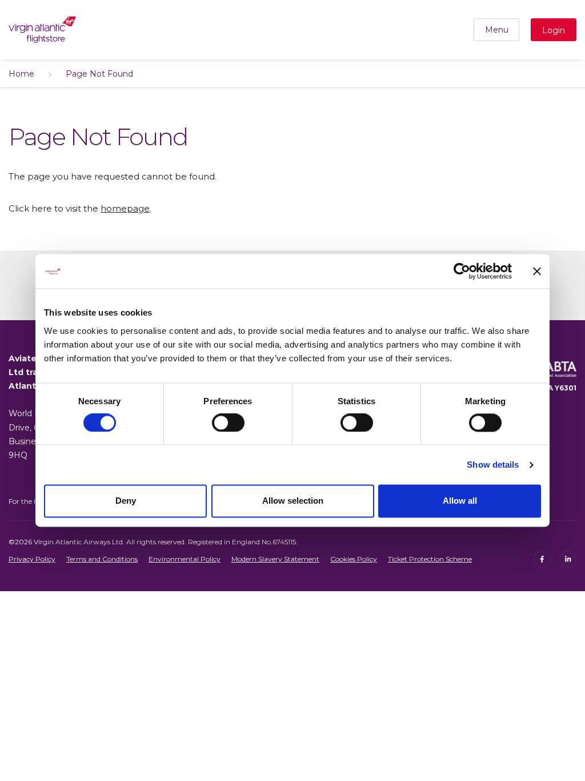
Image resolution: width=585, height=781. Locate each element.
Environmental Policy (185, 559)
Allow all (460, 501)
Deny (125, 501)
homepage (125, 208)
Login (553, 30)
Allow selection (292, 501)
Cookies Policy (353, 559)
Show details (493, 464)
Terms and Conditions (102, 559)
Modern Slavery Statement (275, 559)
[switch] (228, 422)
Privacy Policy (32, 559)
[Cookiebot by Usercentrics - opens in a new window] (462, 271)
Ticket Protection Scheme (430, 559)
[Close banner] (537, 271)
